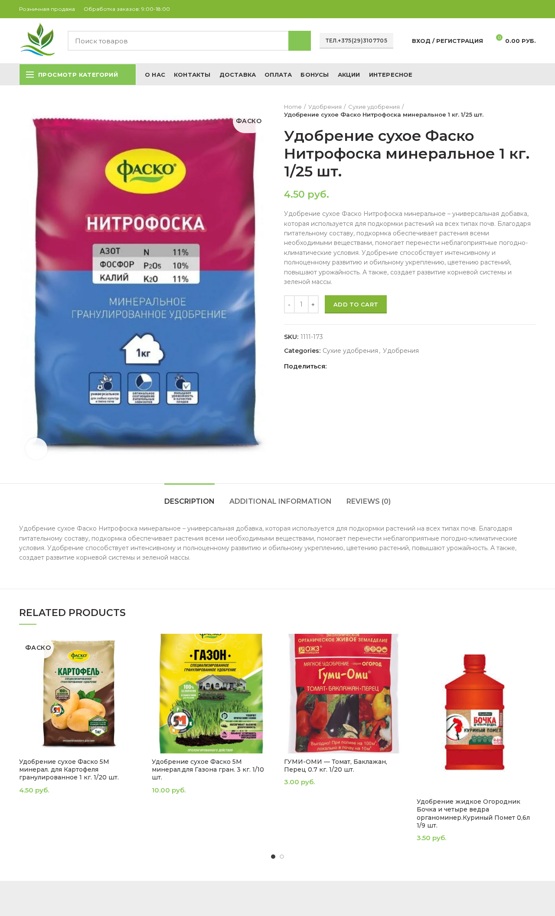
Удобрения (325, 106)
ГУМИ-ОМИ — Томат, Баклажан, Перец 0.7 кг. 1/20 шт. (335, 765)
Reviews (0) (368, 501)
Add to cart (355, 304)
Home (293, 106)
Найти (299, 41)
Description (189, 501)
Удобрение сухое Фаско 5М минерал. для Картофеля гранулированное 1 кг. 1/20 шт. (69, 769)
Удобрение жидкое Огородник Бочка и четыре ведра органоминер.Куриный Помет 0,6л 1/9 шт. (473, 813)
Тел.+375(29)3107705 (356, 40)
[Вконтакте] (521, 9)
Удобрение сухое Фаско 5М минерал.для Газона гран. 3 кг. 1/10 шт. (208, 769)
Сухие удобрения (374, 106)
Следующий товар (531, 110)
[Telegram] (531, 9)
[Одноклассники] (511, 9)
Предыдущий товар (514, 110)
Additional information (280, 501)
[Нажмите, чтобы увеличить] (36, 449)
